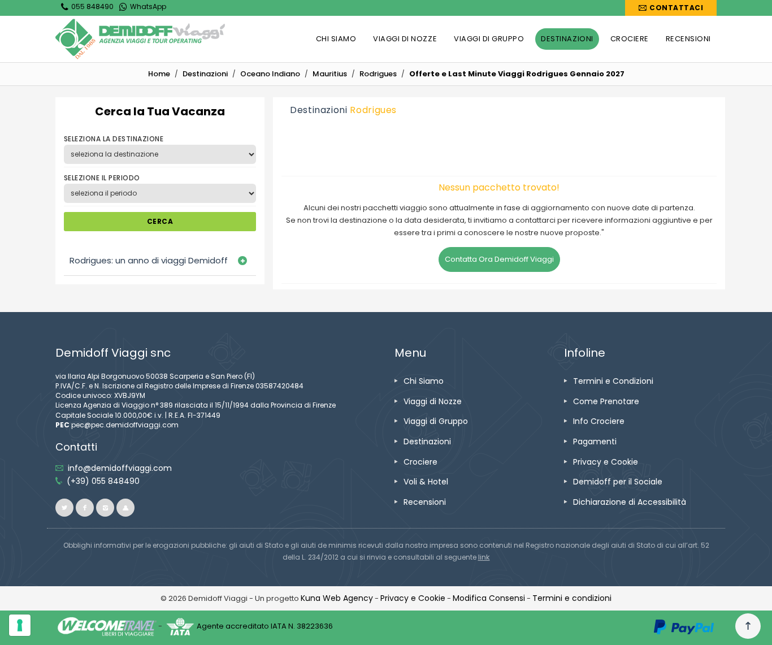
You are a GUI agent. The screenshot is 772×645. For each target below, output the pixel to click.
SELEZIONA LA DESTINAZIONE (113, 139)
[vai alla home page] (140, 39)
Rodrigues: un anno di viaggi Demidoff (149, 260)
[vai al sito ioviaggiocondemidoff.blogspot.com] (125, 508)
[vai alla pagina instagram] (105, 508)
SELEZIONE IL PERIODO (102, 178)
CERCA (160, 221)
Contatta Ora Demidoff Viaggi (499, 259)
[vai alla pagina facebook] (85, 508)
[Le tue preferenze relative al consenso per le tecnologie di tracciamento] (20, 625)
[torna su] (748, 626)
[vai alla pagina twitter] (64, 508)
